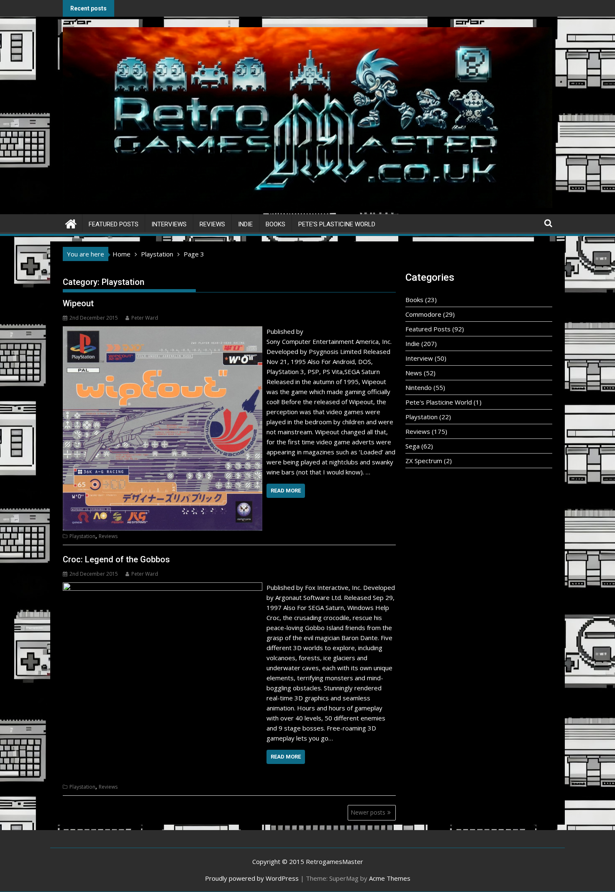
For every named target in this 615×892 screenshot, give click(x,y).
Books (275, 224)
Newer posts (368, 812)
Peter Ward (144, 317)
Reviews (212, 224)
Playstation (82, 536)
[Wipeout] (162, 331)
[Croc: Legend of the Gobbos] (162, 587)
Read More (286, 490)
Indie (245, 224)
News (413, 373)
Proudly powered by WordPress (252, 878)
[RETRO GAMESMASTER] (71, 222)
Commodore (423, 314)
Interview (419, 358)
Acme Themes (389, 878)
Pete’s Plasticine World (336, 224)
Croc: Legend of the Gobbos (116, 559)
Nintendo (418, 387)
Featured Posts (113, 224)
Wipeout (78, 303)
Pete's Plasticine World (438, 402)
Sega (412, 446)
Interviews (169, 224)
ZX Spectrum (423, 460)
